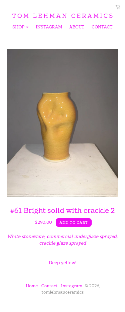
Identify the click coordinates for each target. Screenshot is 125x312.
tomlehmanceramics (63, 292)
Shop (21, 27)
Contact (102, 26)
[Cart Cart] (117, 7)
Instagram (49, 26)
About (76, 26)
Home (32, 285)
